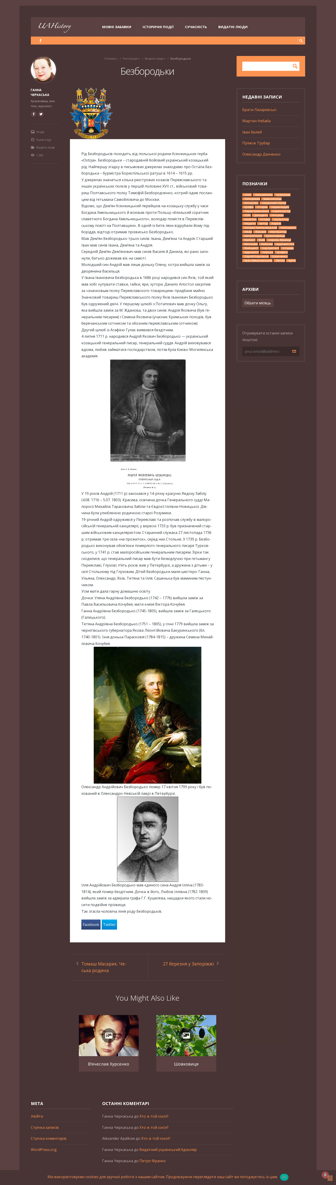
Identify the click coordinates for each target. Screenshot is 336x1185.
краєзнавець (275, 235)
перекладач (280, 207)
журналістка (285, 244)
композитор (282, 211)
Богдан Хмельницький (261, 227)
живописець (273, 198)
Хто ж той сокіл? (153, 1116)
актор (263, 223)
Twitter (109, 924)
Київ (262, 240)
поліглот (251, 219)
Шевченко (280, 256)
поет (248, 194)
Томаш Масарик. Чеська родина (103, 967)
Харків (276, 223)
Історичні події (158, 26)
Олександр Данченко (261, 154)
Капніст (250, 240)
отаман (288, 248)
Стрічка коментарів (49, 1138)
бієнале (261, 231)
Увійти (37, 1116)
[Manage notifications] (325, 1175)
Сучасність (196, 26)
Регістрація (130, 59)
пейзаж (267, 252)
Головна (110, 59)
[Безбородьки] (147, 113)
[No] (330, 1178)
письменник (264, 194)
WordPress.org (44, 1149)
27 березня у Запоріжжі (188, 964)
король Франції (280, 240)
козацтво (252, 202)
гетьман (278, 215)
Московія (251, 244)
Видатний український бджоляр (168, 1149)
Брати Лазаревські (259, 109)
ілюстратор (278, 231)
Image (40, 132)
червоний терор (274, 202)
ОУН (248, 215)
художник (283, 194)
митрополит (253, 235)
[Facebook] (41, 41)
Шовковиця (186, 1064)
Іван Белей (252, 132)
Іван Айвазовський (258, 260)
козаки (265, 219)
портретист (270, 248)
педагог (250, 223)
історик (262, 207)
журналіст (252, 252)
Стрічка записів (45, 1127)
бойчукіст (252, 248)
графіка (282, 252)
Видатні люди (233, 26)
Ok (284, 1177)
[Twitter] (41, 114)
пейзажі (267, 244)
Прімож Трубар (256, 143)
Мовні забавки (116, 26)
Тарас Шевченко (257, 211)
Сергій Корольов (257, 256)
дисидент (261, 215)
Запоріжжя (252, 198)
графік (249, 207)
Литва (280, 260)
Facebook (91, 924)
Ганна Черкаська (40, 92)
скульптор (281, 219)
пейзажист (288, 227)
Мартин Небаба (256, 120)
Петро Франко (152, 1160)
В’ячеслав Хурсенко (108, 1064)
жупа (292, 260)
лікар (248, 231)
